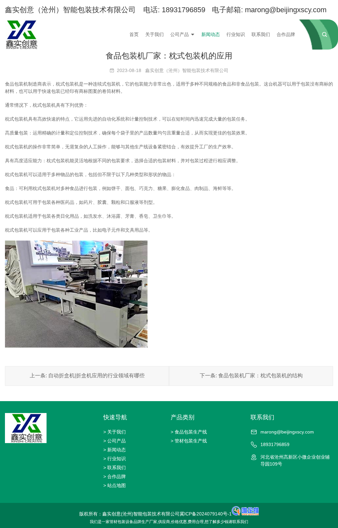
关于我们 (154, 34)
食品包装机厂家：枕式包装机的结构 (260, 375)
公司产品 (179, 34)
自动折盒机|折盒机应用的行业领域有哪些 (96, 375)
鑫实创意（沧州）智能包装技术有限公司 (186, 70)
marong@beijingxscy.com (285, 10)
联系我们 (261, 34)
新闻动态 (210, 34)
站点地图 (116, 485)
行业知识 (235, 34)
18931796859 (183, 10)
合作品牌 (286, 34)
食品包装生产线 (191, 431)
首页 (134, 34)
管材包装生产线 (191, 440)
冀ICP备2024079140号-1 (206, 513)
